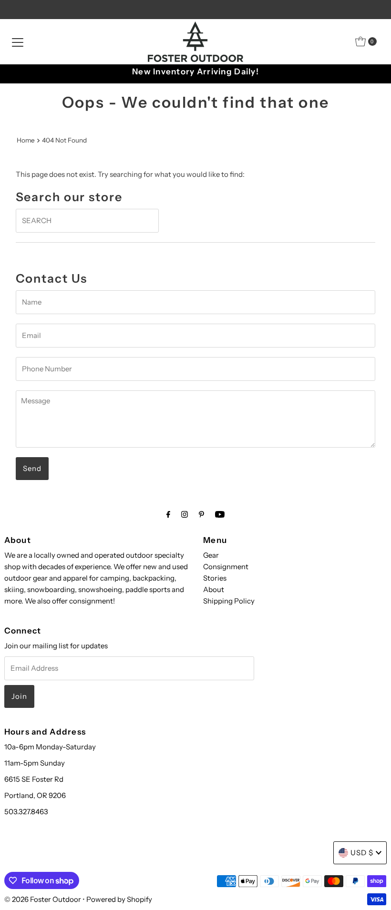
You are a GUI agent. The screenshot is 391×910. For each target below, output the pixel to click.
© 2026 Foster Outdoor (42, 899)
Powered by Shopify (119, 899)
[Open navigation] (18, 41)
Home (26, 140)
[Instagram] (184, 514)
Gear (211, 555)
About (213, 589)
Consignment (225, 566)
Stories (214, 578)
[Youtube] (220, 514)
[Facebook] (168, 514)
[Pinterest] (201, 514)
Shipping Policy (229, 600)
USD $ (361, 852)
